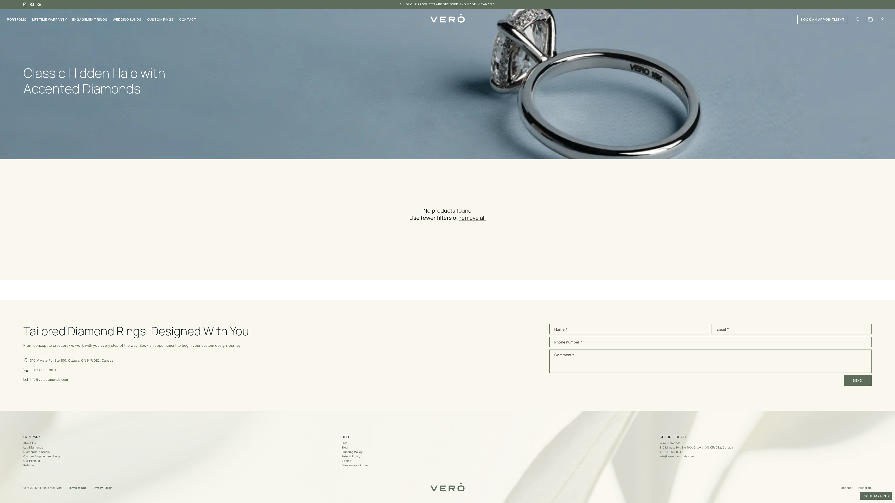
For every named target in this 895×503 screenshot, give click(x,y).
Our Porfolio (31, 460)
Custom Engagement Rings (41, 456)
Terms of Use (77, 487)
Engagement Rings (89, 19)
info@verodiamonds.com (677, 456)
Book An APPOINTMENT (823, 19)
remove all (472, 217)
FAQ (344, 443)
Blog (344, 447)
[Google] (39, 4)
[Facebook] (32, 4)
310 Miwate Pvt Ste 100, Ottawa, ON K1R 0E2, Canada (696, 447)
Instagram (865, 487)
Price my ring (876, 496)
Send (858, 380)
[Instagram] (25, 4)
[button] (858, 19)
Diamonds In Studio (36, 452)
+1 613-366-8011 (671, 452)
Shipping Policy (352, 452)
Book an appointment (356, 465)
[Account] (882, 19)
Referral (28, 465)
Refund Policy (350, 456)
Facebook (846, 487)
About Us (29, 443)
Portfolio (17, 19)
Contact (187, 19)
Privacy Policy (102, 487)
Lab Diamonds (33, 447)
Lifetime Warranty (49, 19)
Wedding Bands (127, 19)
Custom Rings (160, 19)
